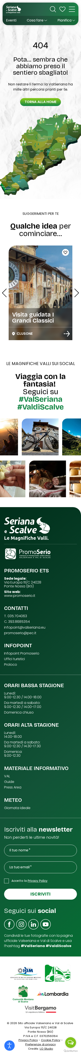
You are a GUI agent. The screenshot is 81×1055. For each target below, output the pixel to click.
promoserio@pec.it (20, 633)
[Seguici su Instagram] (21, 924)
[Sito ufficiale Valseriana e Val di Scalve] (13, 9)
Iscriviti (40, 894)
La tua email (19, 867)
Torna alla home (40, 101)
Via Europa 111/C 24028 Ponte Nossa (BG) (22, 584)
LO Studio (46, 1049)
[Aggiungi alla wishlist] (65, 252)
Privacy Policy (38, 881)
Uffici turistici (14, 659)
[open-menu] (72, 9)
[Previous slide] (4, 293)
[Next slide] (76, 293)
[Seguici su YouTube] (45, 924)
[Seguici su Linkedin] (33, 924)
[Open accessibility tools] (9, 1045)
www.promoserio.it (19, 596)
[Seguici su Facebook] (9, 924)
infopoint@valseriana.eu (24, 627)
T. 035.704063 (15, 616)
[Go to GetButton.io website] (71, 1050)
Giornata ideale (17, 808)
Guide (9, 782)
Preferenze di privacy (40, 1044)
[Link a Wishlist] (62, 9)
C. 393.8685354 (17, 622)
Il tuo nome (18, 850)
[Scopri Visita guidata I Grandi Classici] (67, 334)
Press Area (12, 787)
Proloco (10, 665)
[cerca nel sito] (53, 9)
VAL (7, 776)
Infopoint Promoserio (21, 653)
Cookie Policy (50, 1040)
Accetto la (29, 881)
